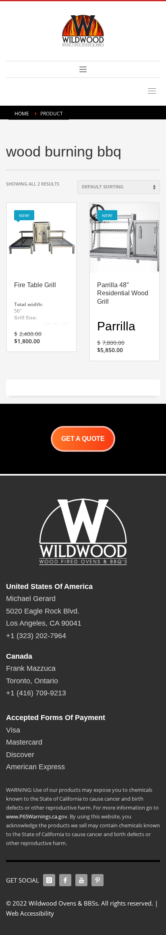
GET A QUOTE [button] (83, 438)
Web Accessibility (30, 913)
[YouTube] (81, 880)
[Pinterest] (97, 880)
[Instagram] (49, 880)
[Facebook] (65, 880)
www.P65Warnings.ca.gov (36, 816)
